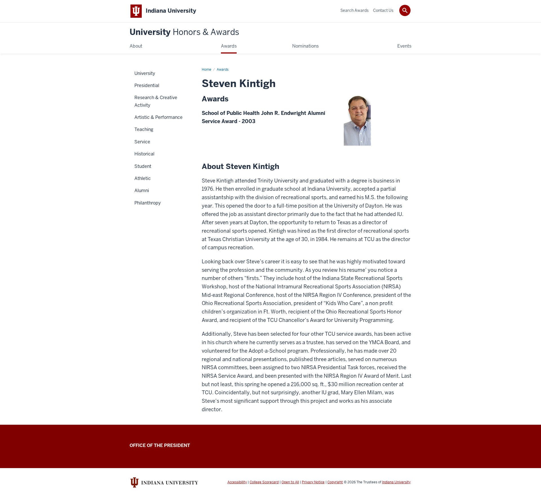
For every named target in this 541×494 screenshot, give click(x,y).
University (184, 32)
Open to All (290, 482)
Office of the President (160, 445)
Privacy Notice (313, 482)
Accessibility (237, 482)
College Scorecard (264, 482)
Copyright (335, 482)
